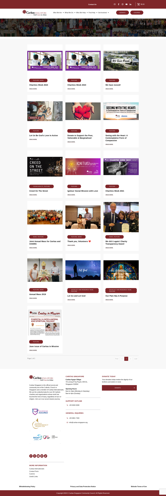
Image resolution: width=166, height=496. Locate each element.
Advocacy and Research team (82, 289)
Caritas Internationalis (36, 469)
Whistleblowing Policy (27, 486)
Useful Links (33, 476)
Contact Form (34, 471)
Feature (36, 80)
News (42, 80)
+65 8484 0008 (74, 405)
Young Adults (38, 186)
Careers (32, 474)
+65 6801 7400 (74, 418)
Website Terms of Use (139, 486)
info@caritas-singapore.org (78, 422)
